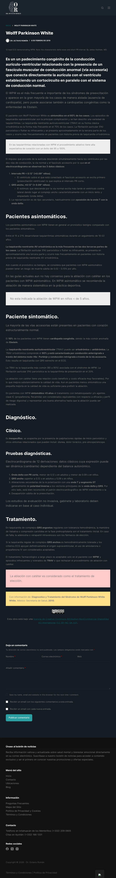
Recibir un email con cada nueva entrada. (30, 709)
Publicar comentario (19, 717)
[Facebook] (7, 848)
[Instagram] (17, 848)
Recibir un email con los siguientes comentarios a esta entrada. (41, 701)
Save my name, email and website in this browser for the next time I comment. (44, 695)
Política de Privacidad (45, 872)
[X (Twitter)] (12, 848)
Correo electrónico (52, 656)
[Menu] (109, 8)
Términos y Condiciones (19, 872)
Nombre (10, 656)
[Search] (102, 8)
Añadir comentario (16, 668)
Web (79, 656)
